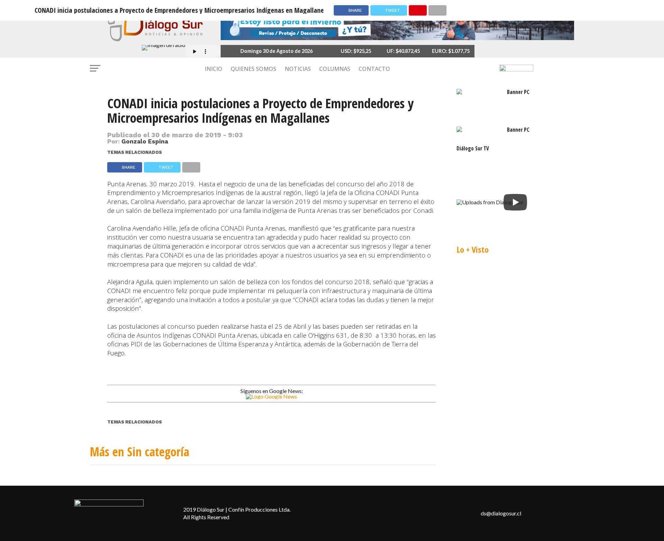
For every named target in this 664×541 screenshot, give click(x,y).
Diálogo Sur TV (472, 148)
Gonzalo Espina (144, 141)
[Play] (515, 202)
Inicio (213, 69)
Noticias (298, 69)
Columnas (334, 69)
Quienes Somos (253, 69)
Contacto (374, 69)
